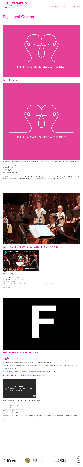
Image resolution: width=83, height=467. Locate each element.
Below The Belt (10, 79)
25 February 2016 (6, 287)
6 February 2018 (6, 182)
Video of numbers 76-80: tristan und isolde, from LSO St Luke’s (32, 247)
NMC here (41, 161)
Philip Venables (15, 3)
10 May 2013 (5, 437)
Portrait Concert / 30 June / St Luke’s (20, 352)
